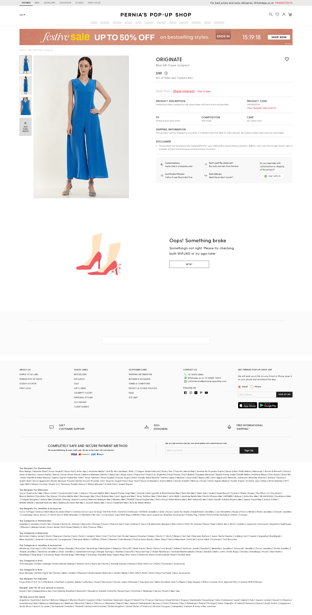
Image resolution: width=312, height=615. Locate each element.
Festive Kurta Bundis (143, 539)
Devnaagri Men (87, 496)
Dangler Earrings (105, 551)
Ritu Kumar (274, 474)
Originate (169, 59)
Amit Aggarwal (218, 477)
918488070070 (283, 2)
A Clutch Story (55, 515)
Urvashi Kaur (111, 484)
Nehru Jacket (37, 536)
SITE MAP (133, 397)
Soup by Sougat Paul (116, 481)
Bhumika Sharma (257, 477)
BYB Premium (255, 582)
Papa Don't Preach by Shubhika (150, 474)
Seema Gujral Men (253, 499)
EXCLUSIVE (79, 379)
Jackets (240, 524)
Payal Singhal (107, 477)
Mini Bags (81, 554)
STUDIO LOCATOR (28, 383)
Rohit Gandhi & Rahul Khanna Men (225, 499)
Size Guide (204, 91)
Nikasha (180, 477)
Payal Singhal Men (145, 499)
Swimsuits (263, 524)
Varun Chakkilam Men (117, 502)
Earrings (35, 548)
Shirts (48, 536)
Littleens (181, 582)
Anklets (177, 548)
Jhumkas (119, 551)
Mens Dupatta (26, 539)
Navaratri (81, 591)
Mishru (104, 474)
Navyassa (106, 582)
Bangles (70, 548)
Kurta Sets (46, 524)
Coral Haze (107, 515)
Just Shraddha (223, 511)
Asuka (212, 493)
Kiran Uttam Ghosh (71, 474)
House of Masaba (149, 481)
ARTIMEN (228, 496)
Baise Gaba (231, 471)
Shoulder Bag (104, 554)
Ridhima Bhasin (260, 474)
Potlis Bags (232, 551)
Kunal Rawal (223, 493)
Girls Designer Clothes (30, 563)
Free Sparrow (146, 582)
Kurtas (67, 536)
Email (245, 386)
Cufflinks (95, 539)
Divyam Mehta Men (99, 493)
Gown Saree (53, 527)
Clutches (244, 551)
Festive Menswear (176, 539)
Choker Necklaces (160, 551)
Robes (151, 536)
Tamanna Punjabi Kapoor (73, 484)
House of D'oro (239, 511)
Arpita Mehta (166, 481)
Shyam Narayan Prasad (62, 481)
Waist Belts (275, 551)
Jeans (214, 536)
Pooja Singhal (55, 471)
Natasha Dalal (40, 471)
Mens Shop (160, 539)
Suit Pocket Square (127, 536)
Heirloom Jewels (191, 548)
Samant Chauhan (276, 477)
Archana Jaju (252, 481)
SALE (76, 383)
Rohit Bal (286, 474)
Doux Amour (40, 515)
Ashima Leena (168, 477)
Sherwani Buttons (200, 536)
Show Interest (184, 91)
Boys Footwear (164, 573)
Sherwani (57, 536)
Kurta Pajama (226, 536)
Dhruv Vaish (50, 493)
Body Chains (153, 548)
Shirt (132, 573)
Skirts (232, 524)
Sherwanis (86, 524)
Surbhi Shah (25, 481)
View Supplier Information (261, 108)
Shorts (159, 536)
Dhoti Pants (177, 524)
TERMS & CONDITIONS (139, 383)
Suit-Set (186, 536)
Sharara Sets (116, 524)
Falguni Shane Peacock (148, 471)
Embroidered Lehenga (64, 563)
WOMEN (26, 2)
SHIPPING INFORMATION (140, 374)
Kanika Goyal (82, 481)
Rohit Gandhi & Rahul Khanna (35, 477)
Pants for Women (193, 524)
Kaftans (135, 524)
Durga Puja (123, 591)
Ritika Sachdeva (221, 515)
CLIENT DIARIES (81, 406)
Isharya (39, 511)
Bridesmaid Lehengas (159, 524)
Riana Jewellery (264, 511)
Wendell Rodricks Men (46, 502)
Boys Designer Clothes (30, 573)
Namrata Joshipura (237, 477)
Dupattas (274, 524)
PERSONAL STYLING (83, 397)
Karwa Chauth (162, 591)
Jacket (116, 573)
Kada (191, 551)
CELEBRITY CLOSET (83, 393)
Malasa (225, 481)
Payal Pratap (173, 474)
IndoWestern (125, 539)
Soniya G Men (270, 499)
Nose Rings (92, 548)
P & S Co (36, 582)
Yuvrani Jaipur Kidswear (125, 582)
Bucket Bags (68, 554)
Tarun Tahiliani (92, 477)
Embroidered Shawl (166, 554)
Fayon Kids (25, 582)
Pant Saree (66, 527)
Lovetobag (26, 515)
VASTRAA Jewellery (148, 511)
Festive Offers (96, 527)
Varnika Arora (80, 511)
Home (22, 50)
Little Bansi (48, 582)
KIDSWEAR (65, 2)
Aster (161, 511)
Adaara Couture (39, 484)
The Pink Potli (109, 511)
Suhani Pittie (205, 515)
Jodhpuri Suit (241, 536)
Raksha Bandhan (66, 591)
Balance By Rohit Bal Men (71, 502)
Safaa (264, 481)
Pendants (205, 548)
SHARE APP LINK (284, 394)
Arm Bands (166, 548)
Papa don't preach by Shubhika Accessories (162, 515)
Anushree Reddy (96, 471)
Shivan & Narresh (273, 471)
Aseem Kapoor (126, 484)
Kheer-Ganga (247, 493)
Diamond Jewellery (47, 551)
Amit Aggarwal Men (125, 496)
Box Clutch (131, 554)
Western (113, 539)
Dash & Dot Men (35, 493)
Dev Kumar (52, 496)
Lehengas (24, 524)
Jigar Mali (24, 484)
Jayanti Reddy (44, 474)
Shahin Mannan (95, 484)
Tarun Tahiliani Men (146, 496)
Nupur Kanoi (127, 474)
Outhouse (132, 511)
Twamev (235, 493)
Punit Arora (161, 499)
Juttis (222, 551)
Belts (215, 551)
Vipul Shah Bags (123, 515)
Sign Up (249, 450)
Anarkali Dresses (119, 563)
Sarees (56, 524)
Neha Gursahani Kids (165, 582)
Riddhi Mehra (243, 474)
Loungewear (65, 539)
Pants (81, 536)
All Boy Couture (209, 582)
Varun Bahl (191, 477)
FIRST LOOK (94, 2)
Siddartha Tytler (75, 477)
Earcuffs (127, 548)
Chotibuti (60, 582)
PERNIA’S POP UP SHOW (31, 379)
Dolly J (132, 471)
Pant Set (191, 539)
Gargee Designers (30, 499)
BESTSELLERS (80, 374)
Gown (105, 524)
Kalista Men (46, 499)
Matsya (194, 481)
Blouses (25, 527)
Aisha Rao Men (251, 496)
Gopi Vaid (133, 481)
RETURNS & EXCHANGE (139, 379)
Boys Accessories (182, 573)
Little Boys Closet (91, 582)
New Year (175, 591)
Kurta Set (96, 563)
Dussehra (92, 591)
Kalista (56, 474)
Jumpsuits (251, 524)
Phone (258, 386)
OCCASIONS (80, 402)
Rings (61, 548)
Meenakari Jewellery (222, 548)
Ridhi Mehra (245, 471)
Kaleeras (117, 548)
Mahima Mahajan (91, 474)
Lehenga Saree (38, 527)
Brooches (232, 539)
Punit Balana (188, 474)
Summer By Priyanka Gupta (210, 471)
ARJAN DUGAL (266, 496)
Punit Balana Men (104, 496)
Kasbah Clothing (62, 499)
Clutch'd (122, 511)
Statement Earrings (85, 551)
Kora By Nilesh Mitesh (140, 502)
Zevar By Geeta (181, 511)
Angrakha (263, 536)
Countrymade (65, 493)
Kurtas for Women (70, 524)
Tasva (22, 493)
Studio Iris (54, 484)
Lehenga (47, 563)
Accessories (51, 539)
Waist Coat (101, 536)
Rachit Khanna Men (212, 496)
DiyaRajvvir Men (283, 496)
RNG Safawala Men (197, 499)
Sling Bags (36, 554)
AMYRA (136, 515)
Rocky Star (167, 471)
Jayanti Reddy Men (95, 502)
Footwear (216, 539)
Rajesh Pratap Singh (226, 474)
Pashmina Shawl (147, 554)
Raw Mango (25, 471)
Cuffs (43, 548)
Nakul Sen (114, 474)
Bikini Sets (223, 524)
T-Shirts (168, 536)
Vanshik (141, 493)
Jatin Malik (174, 496)
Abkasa (238, 496)
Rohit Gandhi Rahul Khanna (145, 477)
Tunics (144, 524)
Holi (29, 591)
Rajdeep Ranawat (205, 474)
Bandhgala (275, 536)
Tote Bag (91, 554)
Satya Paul (69, 471)
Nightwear (286, 524)
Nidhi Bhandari (71, 515)
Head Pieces (139, 548)
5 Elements (85, 515)
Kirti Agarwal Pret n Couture (233, 582)
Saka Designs (193, 582)
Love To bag (95, 511)
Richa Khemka (276, 481)
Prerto (234, 515)
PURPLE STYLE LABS (29, 374)
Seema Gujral (58, 477)
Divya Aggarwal (41, 481)
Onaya (286, 471)
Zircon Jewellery (264, 548)
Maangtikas (105, 548)
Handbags (255, 551)
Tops (127, 524)
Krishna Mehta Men (68, 496)
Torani (203, 481)
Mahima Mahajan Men (100, 499)
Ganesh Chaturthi (107, 591)
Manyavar (258, 471)
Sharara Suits (83, 563)
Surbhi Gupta (237, 481)
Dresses (97, 524)
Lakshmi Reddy (73, 582)
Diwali (23, 591)
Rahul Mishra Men (177, 499)
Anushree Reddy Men (191, 496)
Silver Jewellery (66, 551)
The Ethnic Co (263, 493)
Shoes (199, 551)
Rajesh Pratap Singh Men (123, 493)
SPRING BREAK (27, 502)
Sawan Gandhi (181, 481)
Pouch (265, 551)
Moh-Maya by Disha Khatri (58, 511)
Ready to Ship (80, 527)
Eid (55, 591)
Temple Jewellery (28, 551)
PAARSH (130, 499)
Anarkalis (35, 524)
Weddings (148, 591)
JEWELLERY (49, 2)
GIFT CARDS (80, 388)
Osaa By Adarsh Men (184, 471)
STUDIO (79, 2)
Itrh (286, 481)
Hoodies (142, 536)
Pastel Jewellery (282, 548)
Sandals (208, 551)
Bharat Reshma (27, 496)
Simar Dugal (214, 481)
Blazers (177, 536)
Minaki (252, 511)
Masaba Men (119, 499)
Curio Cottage (27, 511)
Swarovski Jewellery (244, 548)
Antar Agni (82, 471)
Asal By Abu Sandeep (116, 471)
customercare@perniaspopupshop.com (207, 381)
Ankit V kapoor (80, 493)
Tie (224, 539)
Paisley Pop (191, 515)
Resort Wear (209, 524)
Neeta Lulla (204, 477)
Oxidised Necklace (180, 551)
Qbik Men (162, 496)
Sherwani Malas (81, 539)
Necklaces (24, 548)
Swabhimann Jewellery (202, 511)
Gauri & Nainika (27, 474)
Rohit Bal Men (188, 493)
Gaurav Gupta (123, 477)
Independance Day (42, 591)
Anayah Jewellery (283, 511)
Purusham (276, 493)
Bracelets (52, 548)
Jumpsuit (39, 539)
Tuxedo (252, 536)
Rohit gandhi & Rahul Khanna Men (163, 493)
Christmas (136, 591)
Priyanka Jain (97, 481)
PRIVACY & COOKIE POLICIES (143, 388)
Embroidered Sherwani (100, 573)
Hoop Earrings (143, 551)
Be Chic (96, 515)
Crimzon (243, 515)
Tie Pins (112, 536)
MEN (37, 2)
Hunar (169, 511)
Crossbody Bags (52, 554)
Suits (74, 536)
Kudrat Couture (79, 499)
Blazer (125, 573)
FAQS (131, 393)
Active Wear (203, 539)
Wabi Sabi (202, 493)
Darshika (40, 496)
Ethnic (104, 539)
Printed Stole (184, 554)
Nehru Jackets (69, 573)
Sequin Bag (118, 554)
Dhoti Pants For (145, 563)
